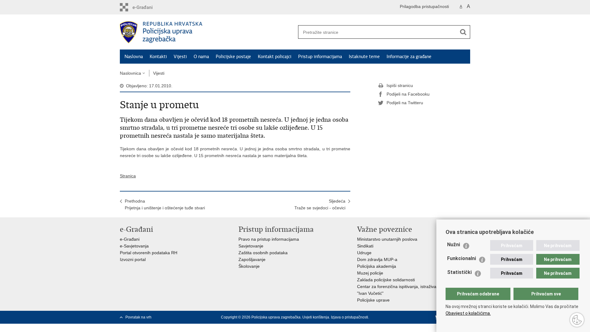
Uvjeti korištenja (315, 317)
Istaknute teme (364, 56)
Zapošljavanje (252, 259)
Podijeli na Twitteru (405, 102)
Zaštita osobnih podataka (263, 252)
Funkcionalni (461, 258)
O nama (201, 56)
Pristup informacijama (320, 56)
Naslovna (133, 56)
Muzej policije (370, 273)
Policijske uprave (373, 300)
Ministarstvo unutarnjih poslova (387, 239)
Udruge (364, 252)
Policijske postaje (233, 56)
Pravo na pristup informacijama (268, 239)
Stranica (128, 175)
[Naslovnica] (207, 32)
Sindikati (365, 245)
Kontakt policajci (274, 56)
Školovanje (249, 266)
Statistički (459, 272)
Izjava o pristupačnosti (349, 317)
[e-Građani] (146, 7)
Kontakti (158, 56)
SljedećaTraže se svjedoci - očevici (319, 204)
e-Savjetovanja (134, 245)
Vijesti (180, 56)
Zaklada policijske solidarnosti (386, 279)
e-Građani (130, 239)
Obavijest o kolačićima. (468, 313)
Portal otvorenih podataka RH (148, 252)
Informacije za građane (409, 56)
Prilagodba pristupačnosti (424, 6)
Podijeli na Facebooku (408, 94)
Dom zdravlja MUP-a (377, 259)
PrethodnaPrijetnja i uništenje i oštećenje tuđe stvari (165, 204)
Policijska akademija (376, 266)
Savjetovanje (250, 245)
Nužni (453, 244)
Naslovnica (130, 73)
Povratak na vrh (138, 317)
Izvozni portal (133, 259)
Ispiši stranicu (400, 85)
